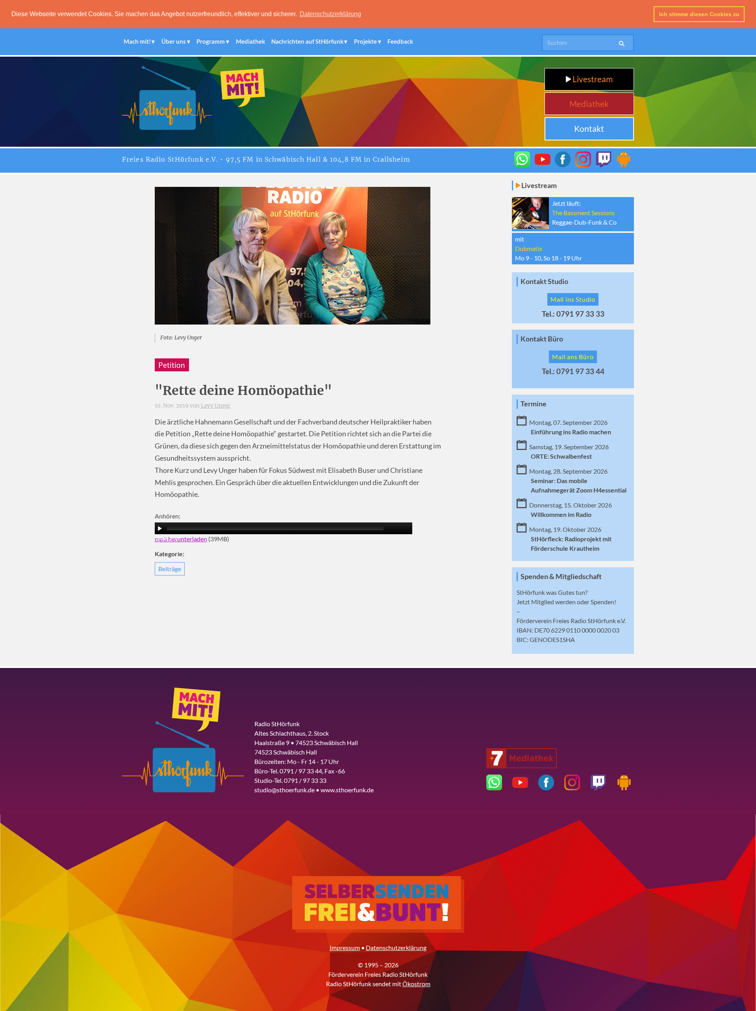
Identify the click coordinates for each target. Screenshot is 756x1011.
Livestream (592, 79)
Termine (534, 404)
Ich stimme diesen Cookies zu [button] (699, 14)
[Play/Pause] (160, 528)
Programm (210, 41)
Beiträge (169, 568)
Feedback (400, 41)
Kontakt (589, 128)
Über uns (173, 41)
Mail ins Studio (572, 299)
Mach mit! (137, 41)
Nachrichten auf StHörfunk (307, 41)
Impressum (345, 947)
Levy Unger (215, 405)
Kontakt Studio (544, 281)
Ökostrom (416, 983)
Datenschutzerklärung (396, 947)
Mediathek (250, 41)
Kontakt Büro (542, 339)
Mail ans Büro (572, 356)
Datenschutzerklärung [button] (330, 14)
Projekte (365, 41)
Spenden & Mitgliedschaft (561, 576)
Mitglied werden (553, 601)
